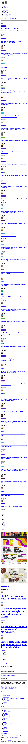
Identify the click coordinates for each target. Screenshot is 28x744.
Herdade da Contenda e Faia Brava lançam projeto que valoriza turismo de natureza (13, 116)
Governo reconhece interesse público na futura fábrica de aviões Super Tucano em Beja (14, 79)
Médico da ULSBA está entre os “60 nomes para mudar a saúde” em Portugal (12, 212)
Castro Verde (3, 364)
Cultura (2, 269)
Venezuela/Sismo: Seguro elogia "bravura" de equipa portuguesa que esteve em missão (13, 310)
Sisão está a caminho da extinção (8, 236)
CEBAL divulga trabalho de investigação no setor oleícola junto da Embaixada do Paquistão (13, 129)
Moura (2, 108)
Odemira (3, 462)
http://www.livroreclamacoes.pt (8, 675)
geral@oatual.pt (12, 18)
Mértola (5, 724)
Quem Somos (6, 695)
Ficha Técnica (6, 699)
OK (2, 742)
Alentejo (2, 21)
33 (4, 525)
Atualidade (3, 26)
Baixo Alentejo (6, 716)
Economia (3, 220)
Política (2, 368)
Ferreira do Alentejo (7, 723)
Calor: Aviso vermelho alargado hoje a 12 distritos (13, 411)
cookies (9, 740)
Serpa (4, 729)
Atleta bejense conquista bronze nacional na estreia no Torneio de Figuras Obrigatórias (14, 400)
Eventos (5, 703)
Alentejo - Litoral (7, 711)
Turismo (2, 113)
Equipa (5, 702)
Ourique (5, 728)
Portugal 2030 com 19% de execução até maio (12, 506)
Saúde (2, 208)
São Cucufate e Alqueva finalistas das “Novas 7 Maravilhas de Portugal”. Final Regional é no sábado (13, 29)
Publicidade (6, 697)
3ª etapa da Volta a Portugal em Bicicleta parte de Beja (14, 140)
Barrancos (5, 718)
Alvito (4, 715)
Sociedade (3, 380)
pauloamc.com (14, 737)
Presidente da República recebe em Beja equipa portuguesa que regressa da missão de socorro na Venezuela (12, 334)
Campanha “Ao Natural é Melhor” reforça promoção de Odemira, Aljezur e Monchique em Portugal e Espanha (14, 470)
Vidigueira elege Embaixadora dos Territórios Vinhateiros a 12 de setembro (12, 42)
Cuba (4, 722)
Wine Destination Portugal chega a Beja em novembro (14, 164)
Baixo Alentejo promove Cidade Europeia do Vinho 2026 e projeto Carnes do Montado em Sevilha (13, 482)
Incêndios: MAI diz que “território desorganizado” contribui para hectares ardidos (13, 372)
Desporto (3, 88)
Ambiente (3, 63)
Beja (2, 46)
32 (4, 524)
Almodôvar (6, 714)
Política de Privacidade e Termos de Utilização (13, 698)
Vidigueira (3, 34)
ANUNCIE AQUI (5, 586)
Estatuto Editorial (7, 700)
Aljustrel (5, 713)
